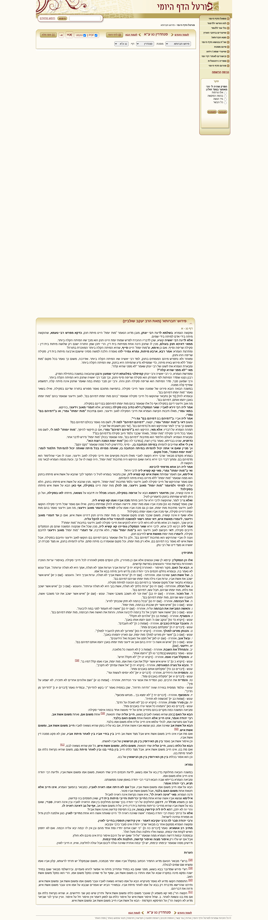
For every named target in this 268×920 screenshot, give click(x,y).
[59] (103, 713)
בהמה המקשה (215, 95)
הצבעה (222, 112)
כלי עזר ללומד (218, 28)
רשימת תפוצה (152, 918)
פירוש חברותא (168, 25)
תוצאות (212, 112)
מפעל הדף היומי (217, 18)
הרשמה (216, 71)
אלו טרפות (217, 92)
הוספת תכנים (167, 918)
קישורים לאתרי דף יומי (213, 56)
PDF (91, 35)
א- (61, 35)
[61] (62, 744)
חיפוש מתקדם (47, 18)
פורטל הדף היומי (186, 25)
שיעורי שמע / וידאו (216, 51)
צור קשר (180, 918)
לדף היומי (113, 34)
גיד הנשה (218, 98)
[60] (176, 729)
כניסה (225, 71)
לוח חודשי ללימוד (216, 23)
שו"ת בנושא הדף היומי (214, 42)
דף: (132, 43)
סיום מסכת (220, 46)
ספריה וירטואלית (217, 61)
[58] (77, 660)
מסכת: (159, 43)
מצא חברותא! (218, 37)
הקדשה (140, 918)
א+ (69, 35)
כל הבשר (218, 102)
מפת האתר (100, 918)
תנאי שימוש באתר (116, 918)
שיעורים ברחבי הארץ (214, 32)
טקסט (79, 35)
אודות (188, 918)
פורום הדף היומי (217, 65)
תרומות (130, 918)
